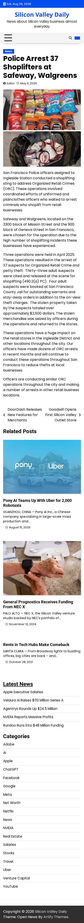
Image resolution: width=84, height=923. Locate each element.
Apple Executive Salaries (23, 692)
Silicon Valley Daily (42, 14)
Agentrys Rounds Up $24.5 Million (30, 708)
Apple (8, 761)
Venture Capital (16, 878)
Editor (11, 83)
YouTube (10, 886)
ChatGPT (10, 769)
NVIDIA (8, 828)
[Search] (70, 38)
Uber (7, 869)
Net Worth (11, 802)
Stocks (8, 853)
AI (4, 752)
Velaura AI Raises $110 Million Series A (33, 700)
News (8, 51)
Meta (7, 794)
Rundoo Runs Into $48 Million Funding (33, 725)
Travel (8, 861)
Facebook (11, 778)
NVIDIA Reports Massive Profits (28, 717)
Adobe (8, 744)
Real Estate (12, 836)
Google (9, 786)
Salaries (9, 844)
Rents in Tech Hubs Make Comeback (36, 644)
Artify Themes (55, 916)
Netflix (8, 811)
